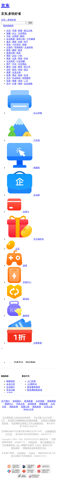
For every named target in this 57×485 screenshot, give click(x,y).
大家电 (9, 393)
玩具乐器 (16, 72)
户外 (20, 56)
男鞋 (8, 56)
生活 (26, 75)
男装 (8, 58)
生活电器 (10, 39)
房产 (8, 64)
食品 (8, 42)
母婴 (8, 72)
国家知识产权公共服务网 (34, 476)
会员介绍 (10, 384)
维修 (14, 81)
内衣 (26, 58)
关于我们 (5, 401)
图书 (8, 67)
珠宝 (26, 69)
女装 (14, 58)
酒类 (14, 42)
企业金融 (28, 83)
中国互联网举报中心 (13, 471)
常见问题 (10, 390)
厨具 (18, 53)
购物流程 (10, 381)
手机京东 (20, 404)
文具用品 (22, 33)
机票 (8, 75)
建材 (14, 50)
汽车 (14, 64)
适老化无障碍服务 (22, 476)
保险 (20, 83)
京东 (5, 5)
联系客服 (28, 401)
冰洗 (8, 30)
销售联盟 (43, 404)
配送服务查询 (33, 387)
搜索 (29, 23)
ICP (3, 420)
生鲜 (20, 42)
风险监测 (13, 407)
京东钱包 (21, 453)
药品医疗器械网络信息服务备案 (23, 420)
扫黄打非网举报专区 (43, 471)
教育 (20, 67)
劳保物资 (18, 47)
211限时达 (32, 384)
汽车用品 (22, 64)
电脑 (8, 33)
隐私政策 (36, 407)
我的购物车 (8, 26)
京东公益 (48, 407)
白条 (14, 83)
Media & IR (28, 409)
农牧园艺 (26, 78)
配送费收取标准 (34, 390)
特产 (26, 42)
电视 (20, 30)
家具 (20, 50)
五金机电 (28, 47)
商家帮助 (51, 401)
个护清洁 (16, 44)
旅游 (20, 75)
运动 (14, 56)
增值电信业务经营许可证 (34, 448)
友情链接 (32, 404)
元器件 (9, 47)
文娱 (14, 67)
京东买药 (10, 61)
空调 (14, 30)
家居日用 (10, 53)
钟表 (20, 69)
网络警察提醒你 (28, 466)
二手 (26, 81)
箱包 (14, 69)
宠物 (24, 44)
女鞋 (8, 69)
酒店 (14, 75)
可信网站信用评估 (13, 466)
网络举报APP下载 (28, 471)
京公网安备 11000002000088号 (16, 417)
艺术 (8, 78)
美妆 (8, 44)
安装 (8, 81)
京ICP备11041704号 (43, 417)
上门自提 (31, 381)
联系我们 (17, 401)
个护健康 (31, 39)
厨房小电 (20, 39)
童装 (20, 58)
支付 (8, 83)
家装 (8, 50)
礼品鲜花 (16, 78)
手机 (8, 36)
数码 (22, 36)
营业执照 (15, 448)
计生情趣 (20, 61)
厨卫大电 (28, 30)
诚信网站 (43, 466)
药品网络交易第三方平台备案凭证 (28, 423)
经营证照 (33, 442)
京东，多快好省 (8, 20)
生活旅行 (10, 387)
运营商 (15, 36)
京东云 (32, 453)
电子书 (27, 67)
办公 (14, 33)
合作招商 (40, 401)
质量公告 (25, 407)
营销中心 (9, 404)
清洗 (20, 81)
